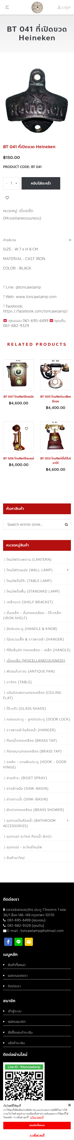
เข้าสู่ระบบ (14, 1011)
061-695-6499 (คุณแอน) (26, 920)
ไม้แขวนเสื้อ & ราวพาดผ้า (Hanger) (35, 639)
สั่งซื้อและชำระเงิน (20, 1032)
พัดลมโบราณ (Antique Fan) (31, 671)
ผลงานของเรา (18, 975)
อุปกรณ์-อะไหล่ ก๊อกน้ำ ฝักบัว (29, 836)
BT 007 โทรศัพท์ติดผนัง (18, 397)
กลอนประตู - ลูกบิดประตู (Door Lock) (39, 719)
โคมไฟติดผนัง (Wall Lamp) (30, 570)
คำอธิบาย (9, 240)
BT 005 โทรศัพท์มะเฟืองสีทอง (55, 399)
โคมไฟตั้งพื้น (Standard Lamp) (33, 591)
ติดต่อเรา (14, 986)
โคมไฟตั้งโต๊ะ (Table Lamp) (29, 580)
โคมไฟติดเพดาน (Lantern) (29, 559)
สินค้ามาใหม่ (16, 857)
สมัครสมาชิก (16, 1021)
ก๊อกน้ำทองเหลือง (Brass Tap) (32, 740)
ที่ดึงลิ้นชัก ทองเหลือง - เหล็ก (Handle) (39, 650)
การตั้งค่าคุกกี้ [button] (37, 1135)
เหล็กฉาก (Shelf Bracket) (30, 602)
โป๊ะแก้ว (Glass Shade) (26, 708)
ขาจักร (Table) (19, 682)
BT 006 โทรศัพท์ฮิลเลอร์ (18, 458)
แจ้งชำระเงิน (16, 1043)
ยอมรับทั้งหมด (37, 1125)
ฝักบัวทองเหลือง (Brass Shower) (35, 809)
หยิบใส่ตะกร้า (41, 183)
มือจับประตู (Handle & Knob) (32, 628)
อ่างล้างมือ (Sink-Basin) (28, 788)
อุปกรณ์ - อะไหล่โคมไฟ (24, 847)
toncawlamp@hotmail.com (42, 930)
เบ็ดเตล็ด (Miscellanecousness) (36, 660)
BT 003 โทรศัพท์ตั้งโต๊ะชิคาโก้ (55, 460)
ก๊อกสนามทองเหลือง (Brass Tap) (34, 751)
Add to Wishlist (7, 198)
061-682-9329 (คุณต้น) (25, 925)
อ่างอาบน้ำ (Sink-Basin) (27, 799)
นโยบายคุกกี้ (37, 1117)
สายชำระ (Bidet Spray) (27, 778)
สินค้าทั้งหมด (16, 964)
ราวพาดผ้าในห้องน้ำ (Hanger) (31, 730)
